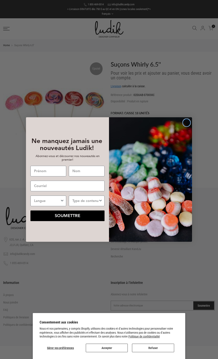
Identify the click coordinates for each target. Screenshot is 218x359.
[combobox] (47, 201)
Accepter (107, 348)
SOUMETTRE (67, 215)
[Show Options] (62, 201)
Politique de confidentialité (144, 336)
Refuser (153, 348)
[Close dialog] (186, 122)
